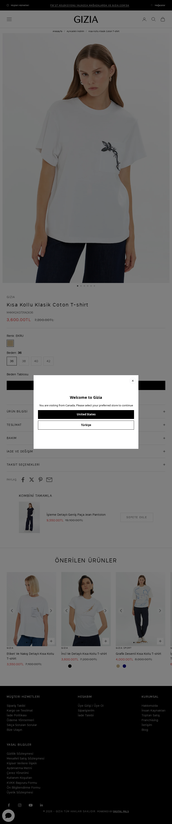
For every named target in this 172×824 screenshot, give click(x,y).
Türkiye (86, 425)
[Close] (133, 381)
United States (86, 414)
